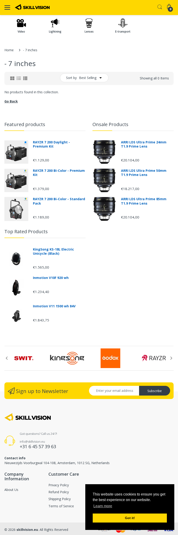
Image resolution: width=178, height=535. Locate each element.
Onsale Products (110, 124)
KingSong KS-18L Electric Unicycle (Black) (53, 251)
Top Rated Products (26, 231)
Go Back (11, 101)
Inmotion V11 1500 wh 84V (54, 306)
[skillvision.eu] (32, 7)
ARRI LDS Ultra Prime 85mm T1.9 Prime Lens (143, 201)
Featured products (24, 124)
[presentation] (6, 358)
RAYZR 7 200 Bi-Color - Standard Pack (59, 201)
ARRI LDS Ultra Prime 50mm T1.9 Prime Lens (143, 173)
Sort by (71, 78)
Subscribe (154, 391)
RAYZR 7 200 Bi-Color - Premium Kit (59, 173)
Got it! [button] (130, 518)
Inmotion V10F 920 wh (51, 278)
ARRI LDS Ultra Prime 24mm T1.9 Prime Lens (143, 144)
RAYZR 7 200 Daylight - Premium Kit (51, 144)
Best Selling (87, 78)
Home (9, 50)
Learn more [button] (102, 506)
